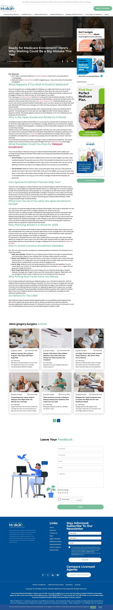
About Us (53, 530)
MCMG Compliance (39, 585)
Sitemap (77, 585)
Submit (80, 507)
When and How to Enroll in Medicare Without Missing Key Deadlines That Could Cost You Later (56, 399)
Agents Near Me (55, 539)
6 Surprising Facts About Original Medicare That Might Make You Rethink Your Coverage (22, 399)
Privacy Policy (54, 550)
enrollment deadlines (40, 76)
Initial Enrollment (26, 97)
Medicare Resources (40, 14)
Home (52, 527)
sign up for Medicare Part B (45, 101)
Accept (93, 607)
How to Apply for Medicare (93, 14)
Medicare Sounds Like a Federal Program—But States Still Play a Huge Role (22, 356)
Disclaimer (69, 585)
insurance (60, 266)
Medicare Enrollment (56, 14)
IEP (38, 97)
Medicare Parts (26, 14)
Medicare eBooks (55, 544)
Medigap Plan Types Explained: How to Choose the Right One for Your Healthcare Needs (88, 399)
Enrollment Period (28, 80)
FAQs (51, 536)
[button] (102, 8)
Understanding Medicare (11, 14)
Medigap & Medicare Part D (74, 14)
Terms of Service (55, 547)
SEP (48, 189)
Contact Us (53, 533)
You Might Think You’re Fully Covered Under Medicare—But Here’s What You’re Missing (89, 356)
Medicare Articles (55, 542)
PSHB (106, 14)
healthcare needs (56, 141)
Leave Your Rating (63, 490)
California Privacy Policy (56, 585)
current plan (33, 134)
